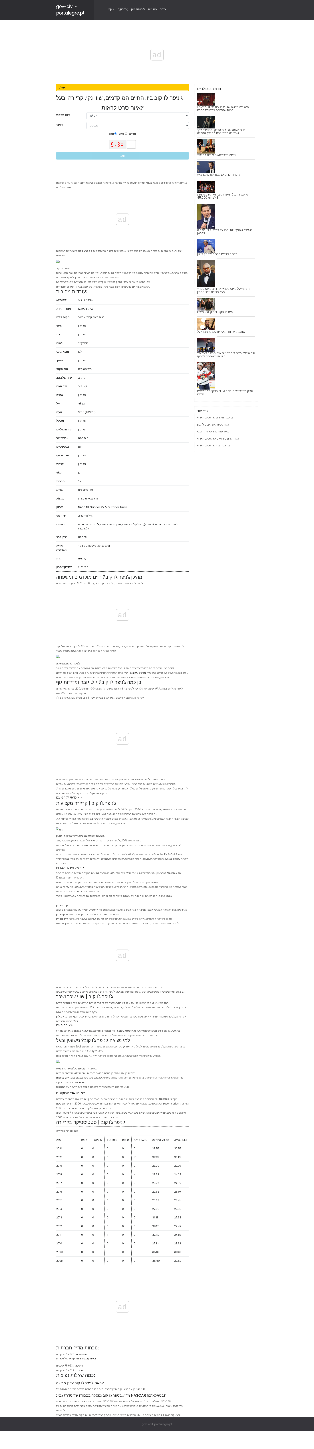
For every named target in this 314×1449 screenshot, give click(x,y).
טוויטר (81, 546)
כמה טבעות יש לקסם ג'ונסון (213, 424)
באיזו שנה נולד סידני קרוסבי (213, 431)
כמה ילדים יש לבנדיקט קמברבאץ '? (218, 175)
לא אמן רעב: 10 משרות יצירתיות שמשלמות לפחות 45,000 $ (223, 196)
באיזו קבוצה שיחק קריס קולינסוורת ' (76, 1358)
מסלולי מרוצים (138, 673)
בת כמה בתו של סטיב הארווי (213, 445)
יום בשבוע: (63, 115)
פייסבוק (91, 546)
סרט (121, 134)
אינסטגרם (104, 546)
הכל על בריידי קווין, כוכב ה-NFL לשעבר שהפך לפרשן (224, 231)
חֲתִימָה (82, 558)
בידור (163, 9)
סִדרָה (132, 134)
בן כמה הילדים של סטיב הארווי (215, 417)
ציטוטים (152, 9)
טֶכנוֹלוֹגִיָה (123, 9)
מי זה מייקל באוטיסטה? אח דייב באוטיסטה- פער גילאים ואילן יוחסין (224, 290)
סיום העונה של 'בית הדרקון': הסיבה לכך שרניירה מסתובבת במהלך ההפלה (221, 131)
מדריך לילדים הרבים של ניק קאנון (217, 254)
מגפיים (79, 1056)
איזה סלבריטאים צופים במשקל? (216, 155)
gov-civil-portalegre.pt (157, 1424)
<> (80, 797)
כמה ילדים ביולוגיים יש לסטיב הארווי (218, 438)
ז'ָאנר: (60, 125)
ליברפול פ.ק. (138, 9)
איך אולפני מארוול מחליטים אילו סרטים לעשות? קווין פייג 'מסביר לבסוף (226, 354)
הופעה (122, 155)
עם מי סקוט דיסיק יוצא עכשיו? (215, 312)
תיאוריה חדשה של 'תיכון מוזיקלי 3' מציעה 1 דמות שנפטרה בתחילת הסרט (223, 108)
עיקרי (111, 9)
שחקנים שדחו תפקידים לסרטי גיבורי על (221, 332)
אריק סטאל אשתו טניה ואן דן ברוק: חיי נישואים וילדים (225, 392)
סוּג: (111, 134)
